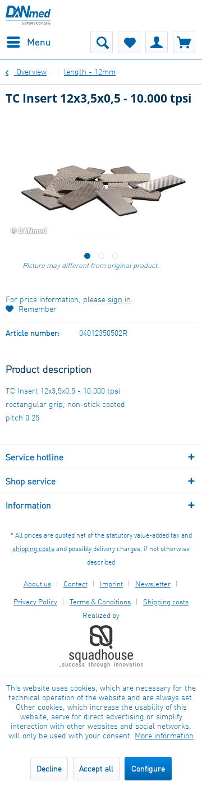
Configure (148, 768)
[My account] (156, 42)
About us (37, 583)
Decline (49, 768)
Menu (39, 42)
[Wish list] (129, 42)
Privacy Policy (35, 601)
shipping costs (33, 548)
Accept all (96, 768)
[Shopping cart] (184, 42)
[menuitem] (28, 42)
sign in (119, 299)
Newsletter (153, 583)
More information (164, 735)
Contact (75, 583)
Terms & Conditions (100, 601)
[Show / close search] (101, 42)
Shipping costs (166, 601)
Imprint (111, 583)
